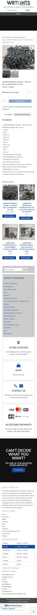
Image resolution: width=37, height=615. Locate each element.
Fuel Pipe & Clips (9, 316)
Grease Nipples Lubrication (13, 313)
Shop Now (18, 470)
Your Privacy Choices (14, 605)
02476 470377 (8, 591)
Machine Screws (9, 307)
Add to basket (20, 101)
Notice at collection (8, 608)
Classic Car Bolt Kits (11, 283)
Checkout (5, 521)
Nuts (5, 292)
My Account (10, 7)
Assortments (8, 286)
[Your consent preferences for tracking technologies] (33, 611)
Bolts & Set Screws (10, 289)
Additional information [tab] (22, 114)
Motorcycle (8, 334)
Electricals (7, 322)
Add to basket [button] (26, 218)
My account (5, 517)
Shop (3, 524)
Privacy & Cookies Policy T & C (11, 531)
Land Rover (10, 37)
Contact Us (18, 7)
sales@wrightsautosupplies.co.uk (16, 594)
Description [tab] (8, 114)
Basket (4, 519)
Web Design (12, 601)
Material (5, 92)
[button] (31, 48)
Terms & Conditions (28, 7)
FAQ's (5, 7)
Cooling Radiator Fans (11, 325)
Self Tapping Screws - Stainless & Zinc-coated (17, 302)
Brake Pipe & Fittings (11, 310)
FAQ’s (3, 526)
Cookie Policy (6, 533)
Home (4, 37)
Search (28, 10)
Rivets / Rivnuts (9, 319)
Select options (9, 216)
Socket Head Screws (10, 298)
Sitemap (4, 536)
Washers (7, 295)
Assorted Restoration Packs (23, 107)
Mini (5, 331)
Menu (18, 14)
